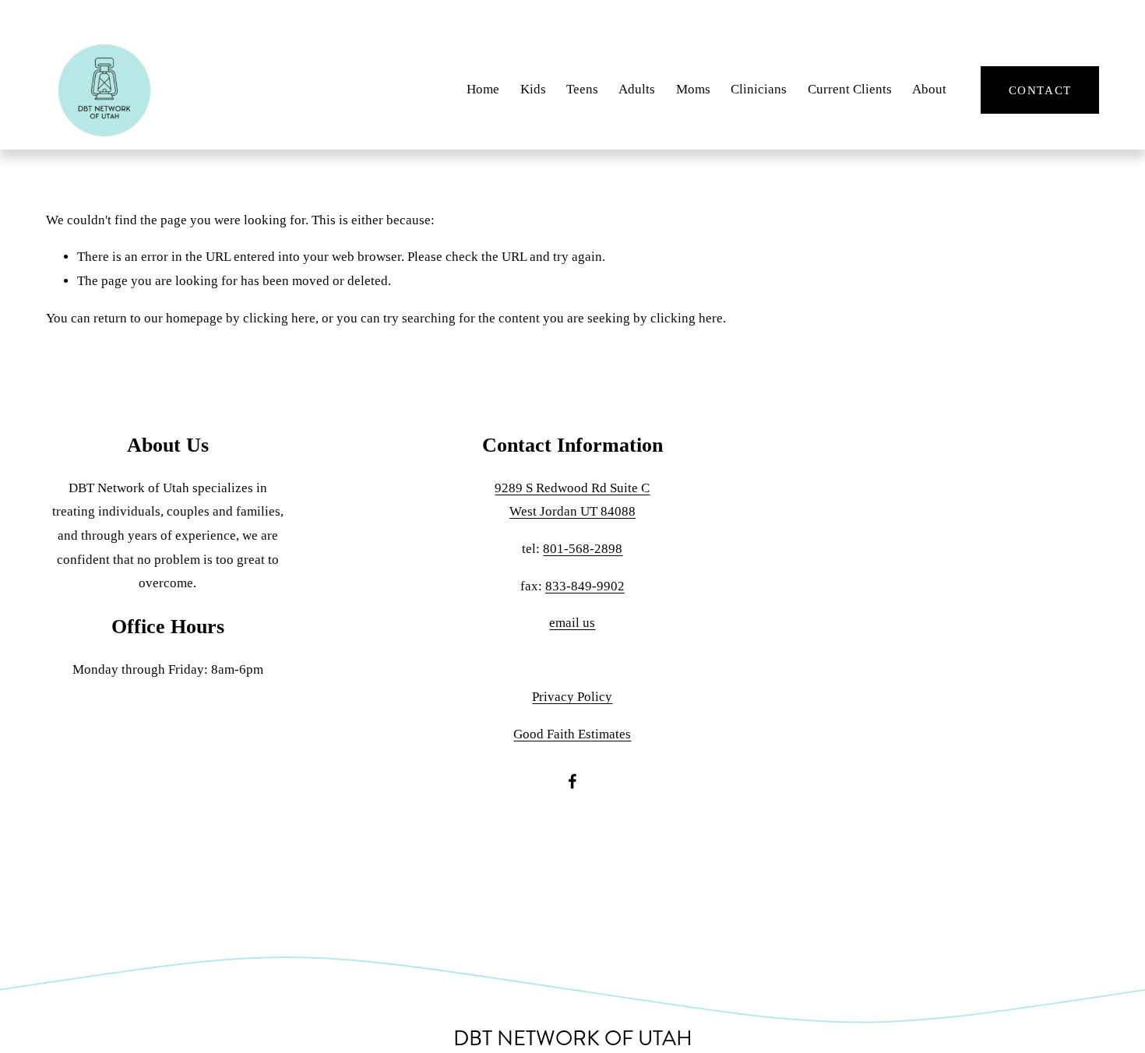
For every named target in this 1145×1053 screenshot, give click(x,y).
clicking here (279, 318)
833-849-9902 (585, 586)
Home (483, 89)
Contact (1040, 90)
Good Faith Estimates (572, 734)
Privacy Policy (572, 696)
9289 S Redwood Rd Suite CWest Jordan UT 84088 (572, 500)
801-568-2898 (582, 548)
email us (572, 622)
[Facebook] (572, 781)
